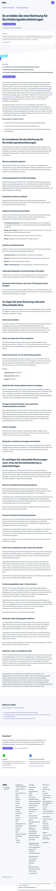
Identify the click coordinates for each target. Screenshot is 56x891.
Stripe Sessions (47, 795)
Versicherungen (33, 825)
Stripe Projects (32, 871)
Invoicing (18, 817)
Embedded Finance (34, 799)
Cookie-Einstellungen (48, 811)
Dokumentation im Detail (36, 766)
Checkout (18, 799)
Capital (17, 797)
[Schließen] (53, 883)
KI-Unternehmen (33, 815)
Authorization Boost (21, 793)
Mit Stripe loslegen (9, 24)
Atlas (17, 791)
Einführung (5, 64)
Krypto (17, 805)
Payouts (18, 830)
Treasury (18, 842)
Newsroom (45, 823)
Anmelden (45, 842)
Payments (18, 828)
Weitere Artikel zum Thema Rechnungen (13, 707)
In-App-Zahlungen (33, 805)
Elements (18, 809)
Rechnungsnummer (18, 184)
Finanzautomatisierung (34, 801)
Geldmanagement (33, 809)
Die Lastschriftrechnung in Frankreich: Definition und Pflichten (21, 712)
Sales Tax (22, 344)
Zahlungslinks (19, 825)
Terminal (18, 840)
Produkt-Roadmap (47, 819)
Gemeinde (45, 793)
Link (17, 821)
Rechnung (45, 88)
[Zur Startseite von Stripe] (4, 785)
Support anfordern (47, 835)
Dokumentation (33, 859)
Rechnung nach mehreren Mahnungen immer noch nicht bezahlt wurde (30, 551)
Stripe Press (46, 825)
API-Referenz (32, 861)
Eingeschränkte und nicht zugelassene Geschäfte (48, 803)
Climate (17, 801)
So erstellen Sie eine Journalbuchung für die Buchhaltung (19, 718)
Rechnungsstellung (22, 7)
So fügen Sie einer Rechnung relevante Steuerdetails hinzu (18, 69)
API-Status (31, 863)
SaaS (30, 813)
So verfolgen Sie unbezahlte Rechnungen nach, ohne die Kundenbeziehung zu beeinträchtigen (27, 72)
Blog (44, 791)
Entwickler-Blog (33, 873)
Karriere (45, 821)
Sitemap (45, 809)
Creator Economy (33, 818)
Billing (17, 795)
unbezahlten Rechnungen (24, 470)
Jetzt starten (7, 748)
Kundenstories (46, 789)
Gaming (31, 820)
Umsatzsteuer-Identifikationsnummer (39, 389)
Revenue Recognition (21, 834)
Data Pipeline (19, 807)
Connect (18, 803)
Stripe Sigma (19, 836)
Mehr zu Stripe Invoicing (8, 767)
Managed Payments (21, 823)
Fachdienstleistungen (34, 835)
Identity (18, 815)
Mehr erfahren (6, 42)
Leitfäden (45, 787)
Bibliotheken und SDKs (34, 869)
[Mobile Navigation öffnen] (52, 2)
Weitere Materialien (8, 7)
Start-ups (31, 789)
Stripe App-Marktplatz (34, 847)
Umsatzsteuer (36, 258)
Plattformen (32, 811)
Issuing (17, 819)
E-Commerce (32, 797)
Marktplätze (32, 807)
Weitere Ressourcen (48, 813)
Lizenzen (45, 807)
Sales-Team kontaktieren (21, 748)
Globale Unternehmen (34, 803)
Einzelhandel (32, 839)
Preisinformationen (20, 789)
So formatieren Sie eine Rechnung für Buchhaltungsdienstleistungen (20, 67)
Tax (17, 838)
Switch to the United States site (27, 887)
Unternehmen (32, 787)
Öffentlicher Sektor (34, 837)
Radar (17, 832)
